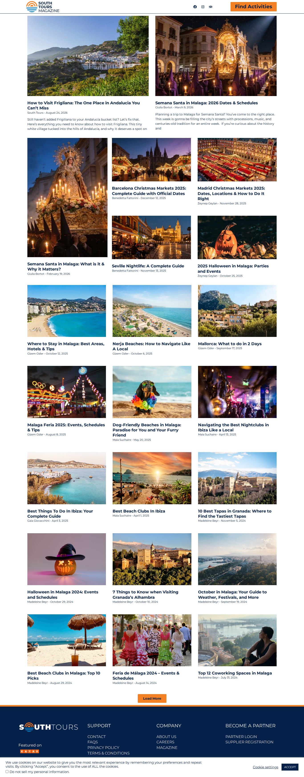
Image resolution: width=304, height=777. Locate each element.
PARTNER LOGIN (241, 736)
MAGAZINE (166, 747)
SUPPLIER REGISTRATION (249, 742)
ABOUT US (166, 736)
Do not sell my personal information (39, 772)
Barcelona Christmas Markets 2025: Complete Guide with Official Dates (149, 191)
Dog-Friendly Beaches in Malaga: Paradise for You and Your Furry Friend (147, 430)
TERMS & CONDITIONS (108, 753)
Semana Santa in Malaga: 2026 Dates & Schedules (206, 102)
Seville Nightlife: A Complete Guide (148, 266)
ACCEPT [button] (290, 767)
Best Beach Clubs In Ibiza (139, 511)
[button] (152, 698)
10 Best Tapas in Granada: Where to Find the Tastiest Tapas (235, 514)
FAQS (92, 742)
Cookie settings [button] (265, 767)
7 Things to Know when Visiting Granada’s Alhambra (145, 595)
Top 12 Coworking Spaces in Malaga (235, 673)
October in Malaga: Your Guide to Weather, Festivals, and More (232, 595)
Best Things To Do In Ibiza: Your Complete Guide (60, 514)
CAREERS (165, 742)
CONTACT (96, 736)
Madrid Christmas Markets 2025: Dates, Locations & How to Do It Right (231, 193)
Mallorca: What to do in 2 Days (230, 343)
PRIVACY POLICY (103, 747)
